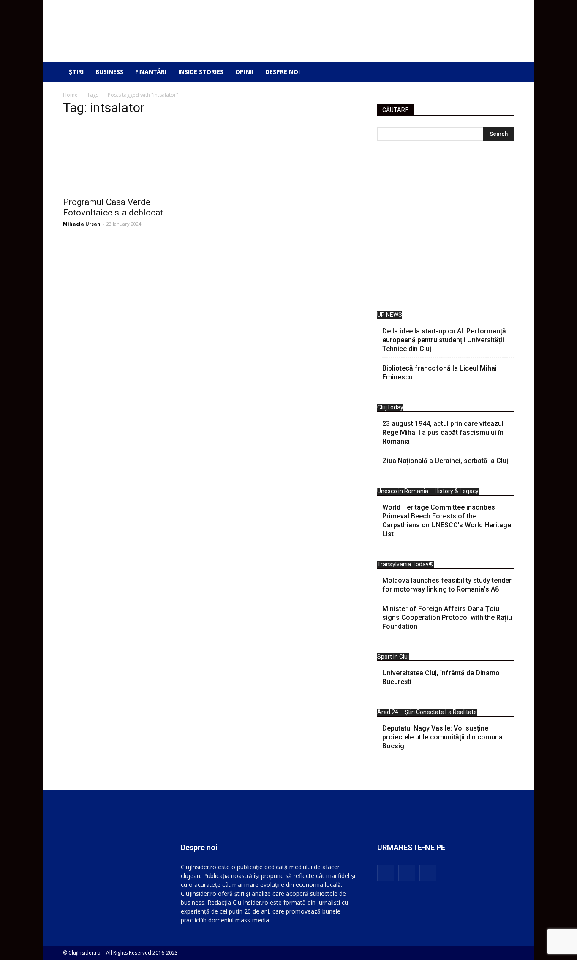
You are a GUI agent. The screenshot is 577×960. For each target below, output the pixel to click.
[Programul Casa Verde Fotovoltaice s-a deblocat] (131, 192)
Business (109, 72)
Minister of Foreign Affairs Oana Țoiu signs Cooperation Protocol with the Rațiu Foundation (447, 617)
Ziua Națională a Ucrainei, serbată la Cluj (445, 461)
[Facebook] (385, 873)
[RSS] (406, 873)
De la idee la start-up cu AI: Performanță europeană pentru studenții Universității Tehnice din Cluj (444, 340)
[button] (501, 72)
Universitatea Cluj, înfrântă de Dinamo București (441, 677)
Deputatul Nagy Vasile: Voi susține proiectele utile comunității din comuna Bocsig (442, 737)
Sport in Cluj (393, 656)
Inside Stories (200, 72)
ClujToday (390, 407)
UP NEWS (389, 314)
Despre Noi (282, 72)
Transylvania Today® (405, 564)
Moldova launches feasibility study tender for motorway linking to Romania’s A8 (447, 584)
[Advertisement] (445, 228)
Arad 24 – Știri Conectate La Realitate (427, 712)
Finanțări (150, 72)
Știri (76, 72)
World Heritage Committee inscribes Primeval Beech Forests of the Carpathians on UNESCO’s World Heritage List (446, 520)
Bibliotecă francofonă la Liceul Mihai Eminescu (439, 372)
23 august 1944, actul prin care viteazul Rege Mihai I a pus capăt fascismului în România (443, 432)
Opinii (244, 72)
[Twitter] (427, 873)
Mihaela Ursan (82, 224)
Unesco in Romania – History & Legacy (428, 491)
